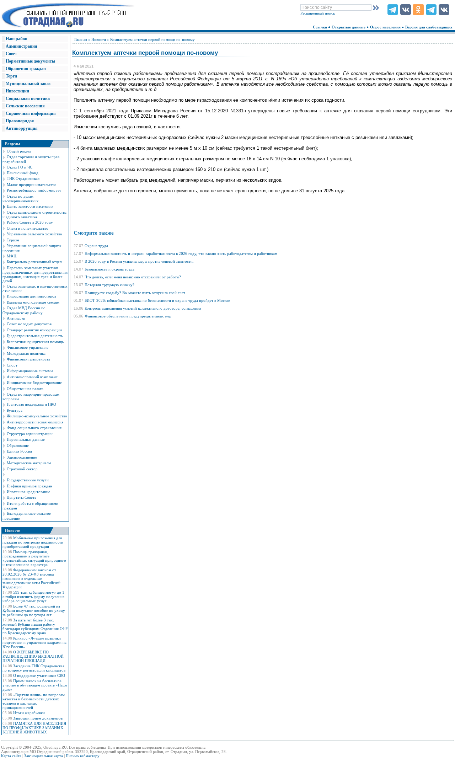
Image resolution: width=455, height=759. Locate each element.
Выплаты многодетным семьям (33, 302)
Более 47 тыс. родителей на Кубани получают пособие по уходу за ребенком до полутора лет (33, 610)
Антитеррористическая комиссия (35, 422)
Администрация (21, 46)
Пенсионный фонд (22, 173)
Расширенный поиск (317, 13)
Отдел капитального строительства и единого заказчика (34, 214)
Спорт (12, 365)
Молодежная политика (26, 353)
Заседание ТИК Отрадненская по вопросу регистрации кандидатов (33, 668)
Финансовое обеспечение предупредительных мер (128, 316)
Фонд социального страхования (34, 428)
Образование (18, 445)
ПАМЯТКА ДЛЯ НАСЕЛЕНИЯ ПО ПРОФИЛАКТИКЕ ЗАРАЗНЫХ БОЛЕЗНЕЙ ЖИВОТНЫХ (34, 727)
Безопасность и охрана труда (109, 269)
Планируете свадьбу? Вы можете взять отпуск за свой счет (135, 292)
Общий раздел (19, 151)
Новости (98, 39)
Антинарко (16, 318)
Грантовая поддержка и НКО (31, 404)
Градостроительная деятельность (35, 335)
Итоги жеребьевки (29, 713)
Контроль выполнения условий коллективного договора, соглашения (143, 308)
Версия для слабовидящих (429, 27)
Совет (11, 53)
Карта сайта (11, 756)
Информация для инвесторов (31, 296)
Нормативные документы (30, 61)
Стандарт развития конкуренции (34, 330)
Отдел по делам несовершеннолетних (20, 198)
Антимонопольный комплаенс (32, 377)
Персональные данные (26, 439)
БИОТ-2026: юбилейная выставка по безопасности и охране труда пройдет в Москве (157, 300)
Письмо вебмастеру (83, 756)
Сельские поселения (25, 105)
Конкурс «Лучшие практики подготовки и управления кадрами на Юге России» (34, 642)
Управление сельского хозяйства (34, 234)
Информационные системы (30, 371)
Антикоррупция (22, 128)
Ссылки (320, 27)
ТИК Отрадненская (23, 178)
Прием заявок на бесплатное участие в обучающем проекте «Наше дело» (34, 685)
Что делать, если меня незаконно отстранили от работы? (133, 277)
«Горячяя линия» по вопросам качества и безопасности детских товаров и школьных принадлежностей (33, 701)
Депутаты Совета (21, 497)
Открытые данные (349, 27)
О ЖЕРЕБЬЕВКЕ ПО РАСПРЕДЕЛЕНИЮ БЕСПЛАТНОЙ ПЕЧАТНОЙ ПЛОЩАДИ (33, 656)
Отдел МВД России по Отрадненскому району (24, 310)
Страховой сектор (22, 469)
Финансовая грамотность (28, 359)
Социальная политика (28, 98)
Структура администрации (30, 434)
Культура (14, 410)
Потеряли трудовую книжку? (109, 285)
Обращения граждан (26, 68)
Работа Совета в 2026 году (30, 222)
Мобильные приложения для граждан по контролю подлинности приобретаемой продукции (32, 542)
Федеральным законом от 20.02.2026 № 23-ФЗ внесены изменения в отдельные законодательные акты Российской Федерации (31, 578)
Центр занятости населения (30, 206)
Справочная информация (31, 113)
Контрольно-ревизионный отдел (34, 262)
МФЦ (11, 256)
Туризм (13, 240)
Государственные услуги (28, 480)
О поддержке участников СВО (39, 675)
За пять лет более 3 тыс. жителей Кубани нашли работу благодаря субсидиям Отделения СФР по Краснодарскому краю (35, 626)
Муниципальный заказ (28, 83)
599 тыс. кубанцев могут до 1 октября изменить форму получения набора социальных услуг (33, 596)
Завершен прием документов (38, 718)
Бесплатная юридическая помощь (35, 342)
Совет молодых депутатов (29, 324)
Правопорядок (20, 120)
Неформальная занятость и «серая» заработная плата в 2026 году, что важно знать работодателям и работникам (181, 253)
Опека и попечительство (27, 228)
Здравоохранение (22, 457)
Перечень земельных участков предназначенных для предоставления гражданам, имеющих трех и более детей (35, 274)
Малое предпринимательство (32, 184)
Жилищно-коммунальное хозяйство (37, 416)
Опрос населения (386, 27)
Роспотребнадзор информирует (34, 190)
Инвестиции (17, 91)
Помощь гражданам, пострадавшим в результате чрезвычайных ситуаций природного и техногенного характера (34, 558)
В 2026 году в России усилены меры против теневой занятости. (139, 261)
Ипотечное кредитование (28, 492)
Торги (11, 76)
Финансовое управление (27, 347)
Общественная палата (25, 388)
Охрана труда (96, 246)
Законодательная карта (43, 756)
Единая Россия (19, 451)
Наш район (16, 38)
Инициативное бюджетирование (34, 382)
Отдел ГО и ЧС (19, 167)
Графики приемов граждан (29, 486)
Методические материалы (29, 463)
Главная (80, 39)
